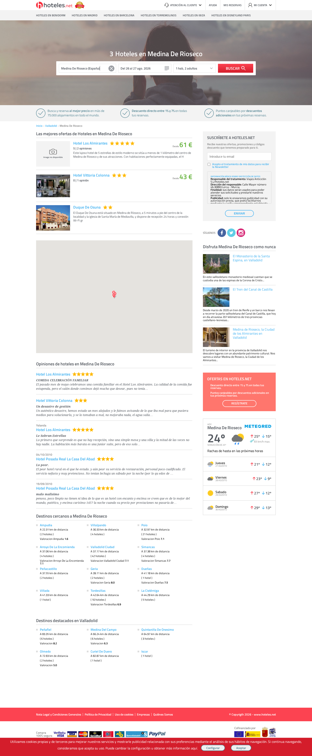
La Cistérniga (150, 590)
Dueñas (146, 568)
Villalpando (98, 525)
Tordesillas (98, 590)
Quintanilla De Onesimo (157, 629)
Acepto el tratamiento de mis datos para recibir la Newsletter (240, 165)
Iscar (144, 651)
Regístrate (239, 403)
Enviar (239, 213)
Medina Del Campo (104, 629)
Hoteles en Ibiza (194, 15)
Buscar (233, 68)
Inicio (39, 126)
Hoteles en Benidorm (50, 15)
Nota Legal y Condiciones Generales (58, 714)
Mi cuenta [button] (260, 5)
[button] (156, 378)
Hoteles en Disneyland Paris (231, 15)
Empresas (143, 714)
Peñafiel (45, 629)
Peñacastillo (48, 568)
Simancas (148, 546)
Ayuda (213, 5)
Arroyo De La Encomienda (57, 546)
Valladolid (51, 126)
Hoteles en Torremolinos (158, 15)
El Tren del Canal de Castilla (253, 289)
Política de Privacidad (98, 714)
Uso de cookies (124, 714)
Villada (44, 590)
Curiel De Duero (101, 651)
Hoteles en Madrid (84, 15)
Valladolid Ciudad (102, 546)
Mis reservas (232, 5)
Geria (94, 568)
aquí (194, 748)
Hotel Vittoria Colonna (54, 400)
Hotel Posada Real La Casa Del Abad (65, 459)
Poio (144, 525)
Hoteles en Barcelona (119, 15)
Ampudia (46, 525)
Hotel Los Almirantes (53, 374)
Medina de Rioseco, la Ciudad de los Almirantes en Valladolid (253, 333)
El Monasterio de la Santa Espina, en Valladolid (251, 258)
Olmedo (45, 651)
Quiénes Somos (163, 714)
